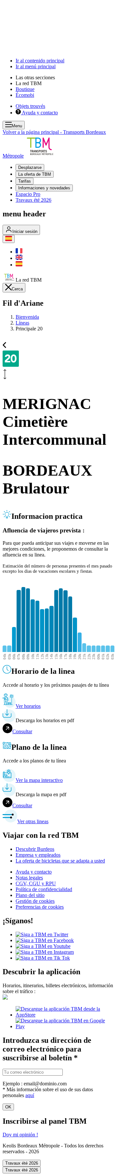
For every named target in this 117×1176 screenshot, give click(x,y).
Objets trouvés (30, 106)
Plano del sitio (30, 895)
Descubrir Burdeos (35, 849)
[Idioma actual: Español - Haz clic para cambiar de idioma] (9, 239)
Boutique (25, 89)
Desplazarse (30, 167)
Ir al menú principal (36, 66)
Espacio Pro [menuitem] (28, 194)
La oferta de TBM (34, 174)
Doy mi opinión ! (20, 1134)
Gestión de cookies (35, 901)
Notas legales (29, 877)
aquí (29, 1095)
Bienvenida (27, 317)
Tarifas (24, 181)
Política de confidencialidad (44, 889)
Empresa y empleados (38, 855)
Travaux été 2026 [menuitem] (33, 200)
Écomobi (25, 95)
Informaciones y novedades (44, 187)
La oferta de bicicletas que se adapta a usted (60, 860)
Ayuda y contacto (34, 872)
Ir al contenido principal (40, 60)
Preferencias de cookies (40, 907)
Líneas (22, 323)
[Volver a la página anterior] (4, 344)
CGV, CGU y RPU (36, 883)
